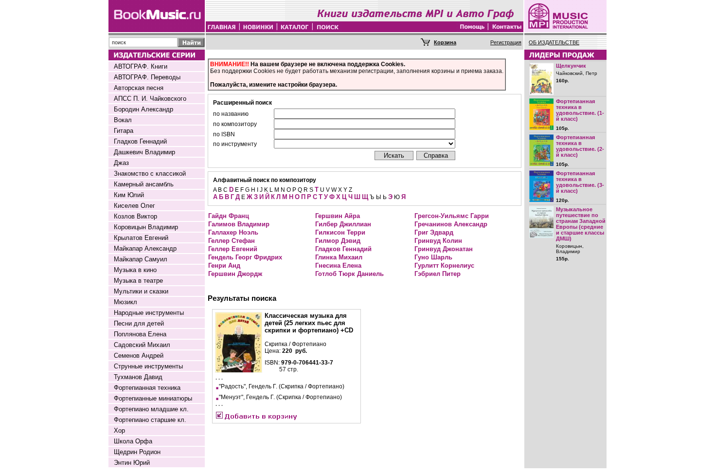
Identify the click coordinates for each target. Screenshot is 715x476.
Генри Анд (224, 265)
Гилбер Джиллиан (343, 224)
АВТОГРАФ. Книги (140, 66)
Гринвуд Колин (438, 240)
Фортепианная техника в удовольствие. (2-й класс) (580, 146)
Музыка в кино (135, 270)
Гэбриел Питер (437, 273)
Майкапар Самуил (140, 259)
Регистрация (505, 42)
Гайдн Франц (228, 216)
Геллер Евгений (232, 249)
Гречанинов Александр (450, 224)
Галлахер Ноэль (233, 232)
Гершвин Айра (337, 216)
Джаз (121, 162)
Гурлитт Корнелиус (444, 265)
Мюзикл (125, 302)
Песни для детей (139, 323)
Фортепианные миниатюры (153, 398)
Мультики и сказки (141, 291)
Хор (119, 430)
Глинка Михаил (338, 257)
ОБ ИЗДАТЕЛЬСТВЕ (554, 42)
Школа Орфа (133, 441)
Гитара (123, 130)
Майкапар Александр (145, 248)
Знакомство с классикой (150, 173)
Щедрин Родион (137, 452)
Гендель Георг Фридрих (245, 257)
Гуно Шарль (433, 257)
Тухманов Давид (138, 377)
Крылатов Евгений (141, 237)
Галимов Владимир (238, 224)
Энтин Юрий (132, 462)
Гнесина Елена (338, 265)
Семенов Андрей (138, 355)
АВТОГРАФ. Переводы (147, 77)
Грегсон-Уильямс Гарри (451, 216)
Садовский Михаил (142, 344)
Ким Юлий (129, 195)
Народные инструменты (149, 312)
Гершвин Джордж (235, 273)
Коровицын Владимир (146, 227)
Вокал (123, 120)
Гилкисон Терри (340, 232)
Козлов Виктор (135, 216)
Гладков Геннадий (140, 141)
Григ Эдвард (433, 232)
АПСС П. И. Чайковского (150, 98)
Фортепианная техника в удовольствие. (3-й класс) (580, 182)
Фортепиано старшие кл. (150, 419)
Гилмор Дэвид (337, 240)
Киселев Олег (134, 205)
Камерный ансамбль (144, 184)
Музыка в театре (138, 280)
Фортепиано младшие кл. (151, 409)
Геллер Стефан (231, 240)
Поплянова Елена (140, 334)
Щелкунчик (571, 66)
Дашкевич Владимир (144, 152)
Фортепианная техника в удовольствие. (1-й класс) (580, 110)
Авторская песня (138, 88)
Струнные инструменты (148, 366)
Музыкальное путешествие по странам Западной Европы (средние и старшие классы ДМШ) (581, 223)
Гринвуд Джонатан (443, 249)
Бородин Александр (143, 109)
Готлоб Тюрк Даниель (349, 273)
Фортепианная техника (147, 387)
